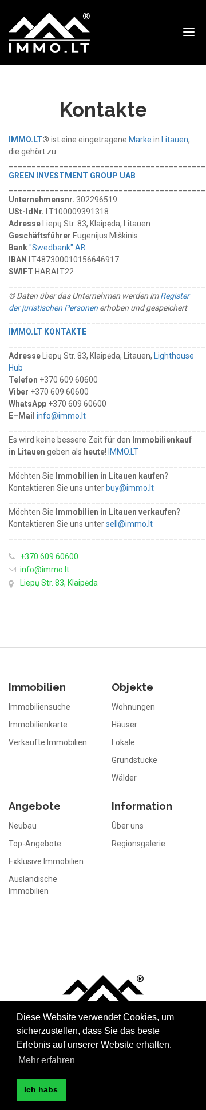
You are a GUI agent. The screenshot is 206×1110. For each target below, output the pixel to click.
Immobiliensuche (39, 706)
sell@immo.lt (129, 523)
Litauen (174, 139)
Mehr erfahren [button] (46, 1060)
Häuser (124, 724)
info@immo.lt (61, 415)
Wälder (124, 777)
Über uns (128, 825)
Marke (140, 139)
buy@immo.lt (130, 487)
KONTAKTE (65, 331)
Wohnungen (133, 706)
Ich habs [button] (41, 1089)
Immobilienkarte (38, 724)
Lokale (123, 742)
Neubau (23, 825)
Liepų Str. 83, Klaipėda (59, 582)
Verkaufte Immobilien (48, 742)
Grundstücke (134, 760)
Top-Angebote (35, 843)
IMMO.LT (25, 331)
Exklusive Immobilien (46, 861)
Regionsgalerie (138, 843)
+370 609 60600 (49, 556)
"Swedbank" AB (57, 247)
